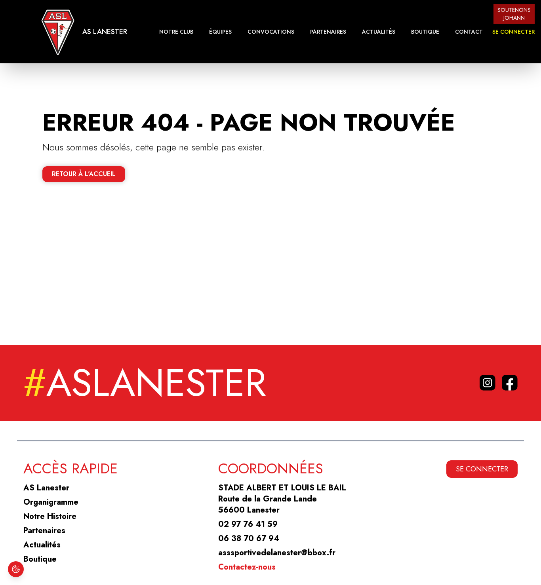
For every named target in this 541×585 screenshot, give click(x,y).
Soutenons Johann (514, 14)
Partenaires (328, 32)
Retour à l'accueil (84, 174)
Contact (469, 32)
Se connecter (513, 32)
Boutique (425, 32)
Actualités (378, 32)
